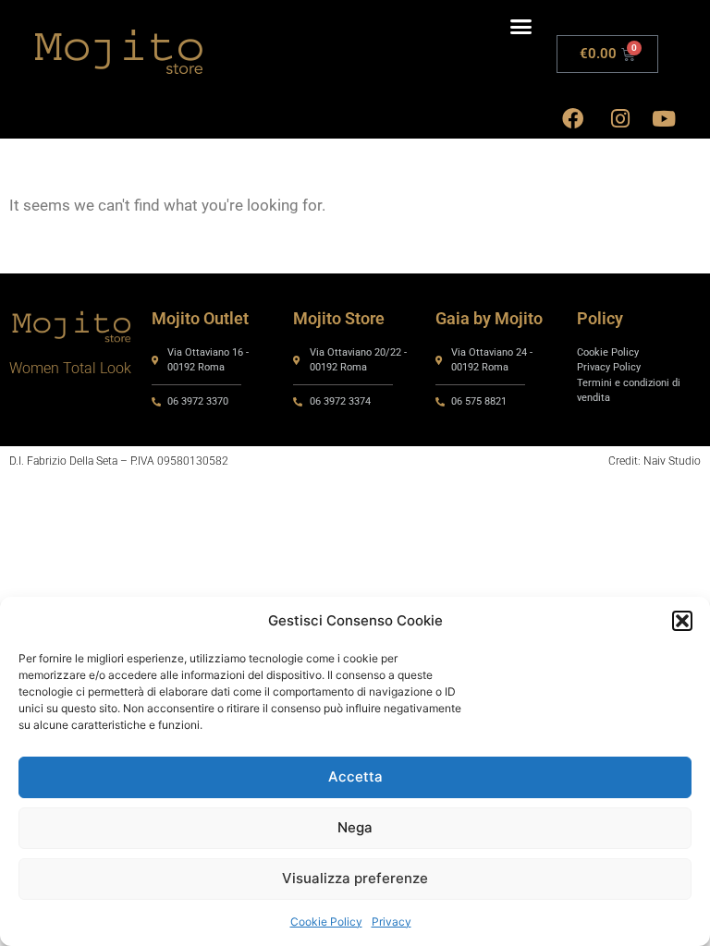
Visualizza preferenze (355, 878)
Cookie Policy (326, 921)
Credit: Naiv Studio (654, 461)
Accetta (355, 776)
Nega (355, 827)
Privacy (391, 921)
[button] (682, 621)
